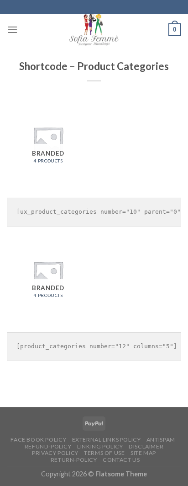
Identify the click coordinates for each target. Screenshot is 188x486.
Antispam (160, 439)
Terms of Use (104, 452)
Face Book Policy (38, 439)
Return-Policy (74, 459)
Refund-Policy (48, 446)
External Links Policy (106, 439)
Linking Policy (100, 446)
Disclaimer (146, 446)
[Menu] (12, 29)
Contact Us (121, 459)
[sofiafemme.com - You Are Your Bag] (94, 30)
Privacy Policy (55, 452)
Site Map (143, 452)
